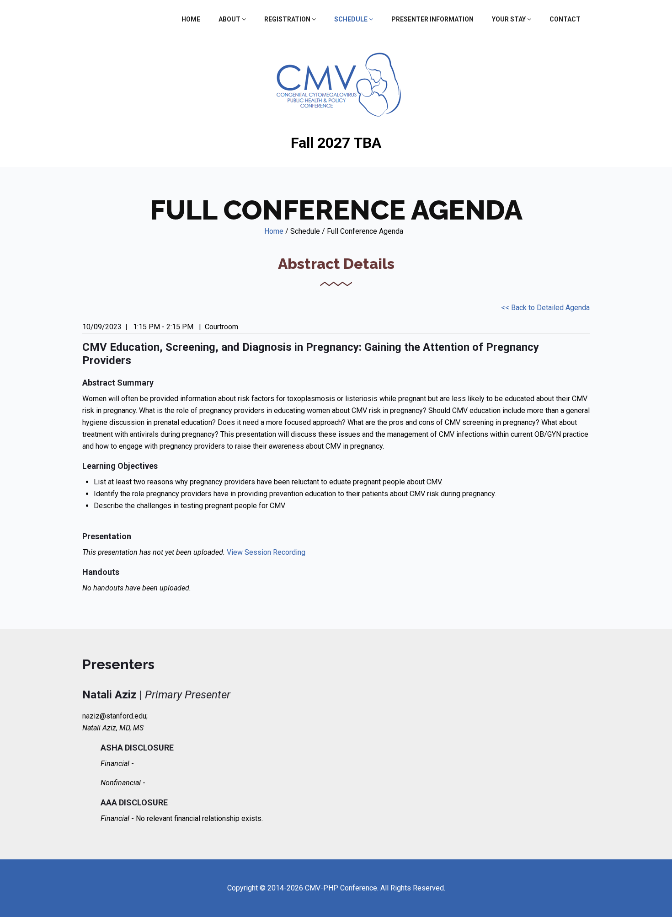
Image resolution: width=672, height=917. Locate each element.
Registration (288, 19)
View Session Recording (266, 552)
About (230, 19)
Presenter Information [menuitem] (432, 19)
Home (273, 231)
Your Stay (509, 19)
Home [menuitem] (190, 19)
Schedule (351, 19)
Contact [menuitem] (565, 19)
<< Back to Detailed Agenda (545, 307)
